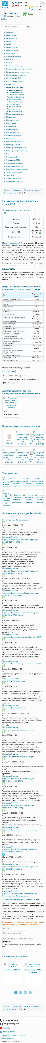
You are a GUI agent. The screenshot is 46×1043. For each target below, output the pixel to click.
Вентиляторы (11, 35)
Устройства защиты (13, 178)
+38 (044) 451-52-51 (10, 1020)
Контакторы (10, 84)
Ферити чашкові (15, 106)
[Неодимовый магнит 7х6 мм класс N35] (18, 212)
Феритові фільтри (15, 111)
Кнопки (9, 62)
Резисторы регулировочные (17, 150)
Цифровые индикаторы (15, 181)
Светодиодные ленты (14, 166)
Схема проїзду (12, 13)
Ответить (14, 537)
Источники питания (13, 56)
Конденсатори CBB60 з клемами (33, 971)
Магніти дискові (15, 90)
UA (5, 19)
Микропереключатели (14, 114)
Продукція (6, 1035)
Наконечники (11, 123)
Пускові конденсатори (14, 66)
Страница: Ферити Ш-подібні (13, 681)
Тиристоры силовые (14, 172)
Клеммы (9, 59)
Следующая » (24, 520)
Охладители (11, 126)
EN (2, 19)
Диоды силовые (12, 47)
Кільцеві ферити (15, 99)
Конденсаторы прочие (14, 81)
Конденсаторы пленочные (16, 75)
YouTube (6, 1028)
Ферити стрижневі (14, 109)
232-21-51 (37, 6)
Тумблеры (10, 175)
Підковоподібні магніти (15, 97)
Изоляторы (10, 53)
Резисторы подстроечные (16, 147)
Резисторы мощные (13, 144)
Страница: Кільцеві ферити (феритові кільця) (19, 830)
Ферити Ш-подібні (16, 102)
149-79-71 (37, 9)
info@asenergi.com (13, 16)
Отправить (7, 941)
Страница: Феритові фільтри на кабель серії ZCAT (21, 637)
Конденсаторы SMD (14, 78)
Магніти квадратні (16, 92)
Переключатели (12, 129)
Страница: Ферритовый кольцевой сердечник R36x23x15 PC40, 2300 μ (20, 540)
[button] (27, 13)
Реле (8, 154)
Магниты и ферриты (14, 87)
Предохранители (12, 132)
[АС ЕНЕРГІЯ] (5, 4)
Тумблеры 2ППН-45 (12, 970)
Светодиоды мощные (14, 163)
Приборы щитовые (13, 135)
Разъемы (9, 138)
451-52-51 (21, 3)
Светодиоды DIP (12, 157)
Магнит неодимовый (11, 243)
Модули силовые (12, 120)
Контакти (23, 1035)
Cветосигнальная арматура (17, 169)
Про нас (15, 1035)
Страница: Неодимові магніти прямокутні (18, 730)
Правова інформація (7, 1038)
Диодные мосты (12, 50)
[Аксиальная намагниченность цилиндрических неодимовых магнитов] (11, 402)
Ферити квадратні (13, 104)
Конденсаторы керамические (17, 72)
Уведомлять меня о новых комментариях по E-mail (21, 945)
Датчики (9, 41)
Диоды (8, 44)
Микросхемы (11, 117)
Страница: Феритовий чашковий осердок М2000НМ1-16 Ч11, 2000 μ (18, 779)
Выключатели (11, 38)
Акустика (9, 32)
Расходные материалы (15, 141)
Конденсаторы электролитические (19, 69)
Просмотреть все (9, 520)
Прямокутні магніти (16, 94)
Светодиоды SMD (13, 160)
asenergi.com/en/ (9, 1031)
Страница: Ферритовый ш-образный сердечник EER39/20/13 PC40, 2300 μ (20, 594)
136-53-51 (21, 5)
